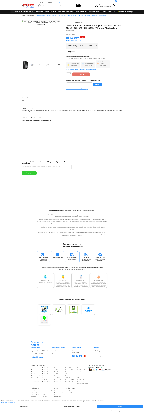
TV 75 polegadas (58, 379)
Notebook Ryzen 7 (58, 381)
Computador (57, 371)
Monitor (53, 12)
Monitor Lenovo (68, 375)
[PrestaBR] (99, 367)
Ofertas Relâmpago (125, 12)
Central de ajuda (56, 351)
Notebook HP (45, 373)
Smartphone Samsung (59, 373)
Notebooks (33, 379)
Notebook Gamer (46, 371)
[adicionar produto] (71, 73)
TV (114, 12)
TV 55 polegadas (69, 377)
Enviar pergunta (29, 173)
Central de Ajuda (58, 2)
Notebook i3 (45, 367)
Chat (52, 354)
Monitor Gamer (80, 373)
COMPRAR (81, 74)
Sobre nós (33, 390)
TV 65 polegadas (81, 377)
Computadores (81, 12)
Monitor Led (45, 369)
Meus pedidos (69, 392)
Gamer (47, 12)
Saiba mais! (104, 290)
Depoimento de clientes (59, 392)
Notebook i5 (33, 367)
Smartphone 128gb (81, 379)
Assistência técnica (98, 357)
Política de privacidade (8, 402)
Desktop (67, 371)
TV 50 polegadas (35, 377)
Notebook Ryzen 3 (35, 381)
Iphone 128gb (57, 377)
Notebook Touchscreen (70, 381)
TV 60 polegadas (46, 379)
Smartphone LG (69, 369)
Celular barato (34, 373)
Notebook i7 (56, 367)
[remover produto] (71, 75)
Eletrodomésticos (94, 12)
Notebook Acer (68, 367)
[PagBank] (91, 367)
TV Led (43, 375)
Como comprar (57, 390)
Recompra (96, 354)
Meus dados (69, 390)
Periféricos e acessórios (66, 12)
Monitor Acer (57, 375)
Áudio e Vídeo (107, 12)
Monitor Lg (33, 369)
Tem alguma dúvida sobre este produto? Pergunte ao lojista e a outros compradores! (44, 162)
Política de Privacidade (48, 390)
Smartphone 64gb (69, 379)
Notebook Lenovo (81, 367)
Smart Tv (56, 369)
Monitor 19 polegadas (36, 375)
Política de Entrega (35, 392)
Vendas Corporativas (99, 351)
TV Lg (66, 373)
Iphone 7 (79, 371)
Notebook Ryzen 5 (46, 381)
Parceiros (45, 392)
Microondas (33, 371)
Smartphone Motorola (82, 369)
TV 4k (43, 377)
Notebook (39, 12)
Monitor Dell (79, 375)
